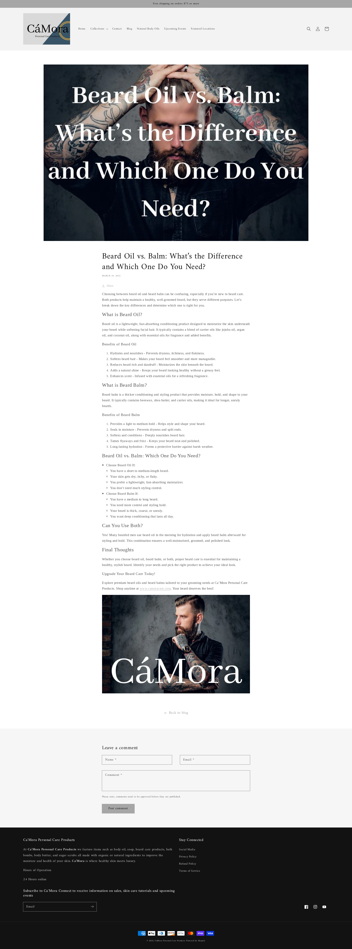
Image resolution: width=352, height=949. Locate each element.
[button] (308, 28)
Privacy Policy (187, 856)
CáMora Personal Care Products (170, 940)
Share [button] (110, 285)
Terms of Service (189, 870)
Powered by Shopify (195, 940)
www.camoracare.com (155, 588)
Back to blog (178, 713)
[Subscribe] (92, 906)
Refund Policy (187, 863)
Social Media (187, 849)
